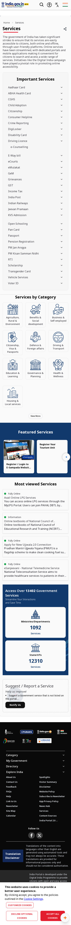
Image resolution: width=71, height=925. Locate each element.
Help (8, 796)
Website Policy (47, 791)
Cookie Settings (33, 899)
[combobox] (56, 4)
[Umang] (44, 741)
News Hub (44, 806)
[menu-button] (65, 4)
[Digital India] (9, 741)
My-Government (16, 761)
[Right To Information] (9, 732)
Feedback (11, 786)
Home (6, 22)
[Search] (41, 4)
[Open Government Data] (44, 732)
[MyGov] (26, 741)
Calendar (11, 815)
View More (35, 416)
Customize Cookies (20, 905)
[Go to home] (17, 4)
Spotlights (44, 777)
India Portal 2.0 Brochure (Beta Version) (48, 820)
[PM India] (62, 732)
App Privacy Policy (48, 801)
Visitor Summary (48, 781)
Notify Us (15, 704)
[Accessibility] (49, 4)
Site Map (10, 810)
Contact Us (12, 781)
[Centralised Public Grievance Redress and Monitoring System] (26, 732)
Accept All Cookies (52, 915)
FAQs (9, 791)
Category (12, 755)
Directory (12, 766)
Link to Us (11, 801)
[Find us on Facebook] (31, 835)
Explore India (14, 772)
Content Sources (48, 815)
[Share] (65, 29)
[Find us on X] (39, 835)
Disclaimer (45, 786)
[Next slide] (66, 457)
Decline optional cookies (22, 915)
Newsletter (12, 806)
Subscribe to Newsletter (52, 796)
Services (43, 810)
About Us (11, 777)
